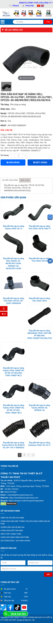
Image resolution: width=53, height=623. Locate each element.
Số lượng (5, 155)
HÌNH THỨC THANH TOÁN (11, 534)
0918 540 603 (18, 614)
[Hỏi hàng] (3, 308)
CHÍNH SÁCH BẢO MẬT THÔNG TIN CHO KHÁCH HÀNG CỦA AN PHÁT (25, 522)
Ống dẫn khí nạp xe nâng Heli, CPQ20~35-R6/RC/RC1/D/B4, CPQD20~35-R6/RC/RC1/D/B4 (13, 263)
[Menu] (2, 21)
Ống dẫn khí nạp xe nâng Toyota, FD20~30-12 (13, 227)
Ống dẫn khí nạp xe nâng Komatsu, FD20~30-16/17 (39, 444)
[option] (6, 86)
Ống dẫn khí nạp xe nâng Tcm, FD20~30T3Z (39, 259)
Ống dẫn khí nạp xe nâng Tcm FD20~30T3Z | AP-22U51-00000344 (13, 300)
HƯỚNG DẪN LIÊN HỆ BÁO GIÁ (12, 527)
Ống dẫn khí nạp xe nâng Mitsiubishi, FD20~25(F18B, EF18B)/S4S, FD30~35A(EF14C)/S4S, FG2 (39, 334)
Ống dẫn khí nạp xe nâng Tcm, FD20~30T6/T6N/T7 (39, 227)
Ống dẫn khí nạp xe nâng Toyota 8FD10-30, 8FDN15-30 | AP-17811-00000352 (13, 445)
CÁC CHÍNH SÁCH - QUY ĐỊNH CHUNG (15, 541)
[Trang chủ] (6, 13)
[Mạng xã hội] (10, 607)
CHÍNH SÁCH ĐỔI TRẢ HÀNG (12, 530)
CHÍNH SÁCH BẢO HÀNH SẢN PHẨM (15, 537)
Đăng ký (16, 6)
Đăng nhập (29, 6)
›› (33, 455)
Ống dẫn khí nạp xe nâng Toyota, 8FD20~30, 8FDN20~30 (39, 407)
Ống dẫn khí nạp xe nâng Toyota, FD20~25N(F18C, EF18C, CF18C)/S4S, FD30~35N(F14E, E (13, 372)
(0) (4, 314)
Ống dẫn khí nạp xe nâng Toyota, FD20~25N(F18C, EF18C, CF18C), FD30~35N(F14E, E (13, 409)
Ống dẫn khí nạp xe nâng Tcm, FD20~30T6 (39, 299)
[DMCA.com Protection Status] (9, 504)
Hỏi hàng (14, 162)
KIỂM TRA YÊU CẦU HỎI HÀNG (12, 518)
